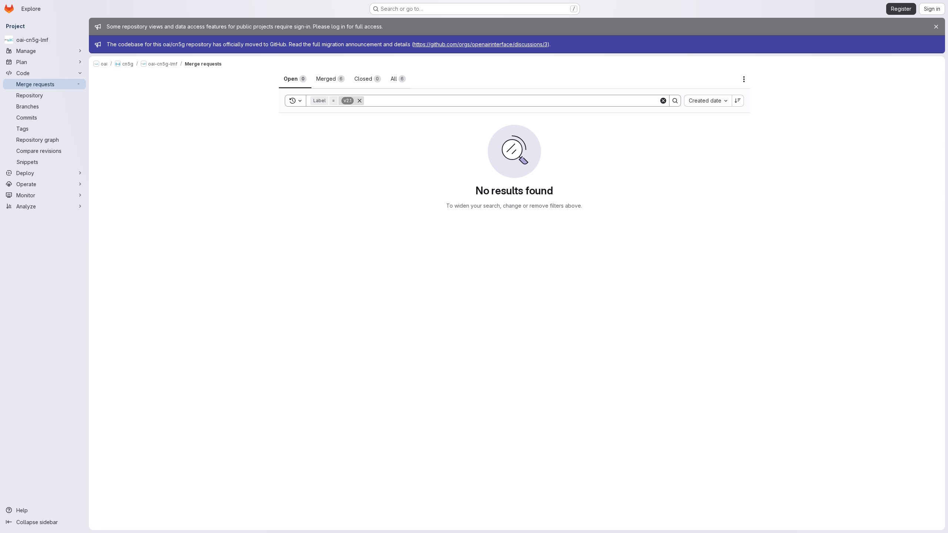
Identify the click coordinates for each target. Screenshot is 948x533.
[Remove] (359, 100)
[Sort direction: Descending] (738, 101)
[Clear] (663, 100)
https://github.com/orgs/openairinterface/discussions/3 (480, 44)
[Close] (936, 26)
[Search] (675, 101)
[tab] (295, 79)
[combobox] (708, 101)
